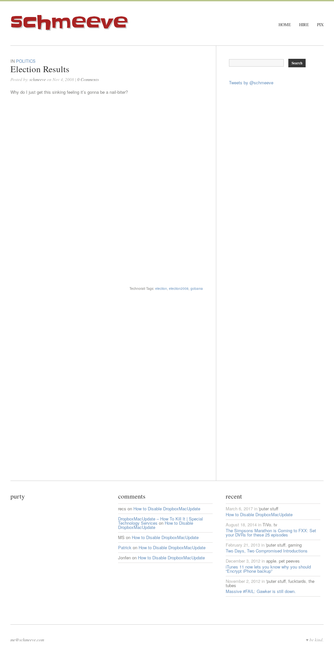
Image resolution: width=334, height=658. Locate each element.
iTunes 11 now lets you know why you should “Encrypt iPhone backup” (268, 569)
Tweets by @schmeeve (251, 82)
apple (271, 561)
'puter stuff (268, 508)
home (285, 25)
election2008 (179, 288)
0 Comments (88, 79)
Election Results (39, 69)
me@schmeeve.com (27, 640)
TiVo (267, 524)
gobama (196, 288)
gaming (295, 545)
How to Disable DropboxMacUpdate (166, 508)
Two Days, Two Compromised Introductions (267, 551)
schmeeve (69, 22)
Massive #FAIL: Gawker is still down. (261, 591)
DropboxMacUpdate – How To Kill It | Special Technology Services (160, 521)
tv (275, 524)
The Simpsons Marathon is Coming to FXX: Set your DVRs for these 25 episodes (271, 532)
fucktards (297, 581)
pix (320, 25)
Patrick (124, 547)
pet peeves (289, 561)
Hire (304, 25)
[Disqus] (113, 399)
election (161, 288)
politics (26, 61)
